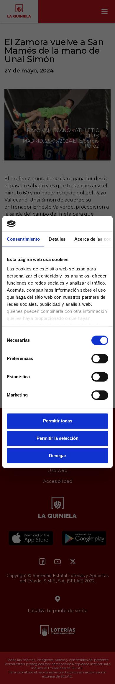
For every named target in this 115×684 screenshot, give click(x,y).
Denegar (57, 455)
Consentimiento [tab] (23, 239)
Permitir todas (57, 421)
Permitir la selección (57, 438)
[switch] (99, 359)
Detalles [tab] (57, 239)
